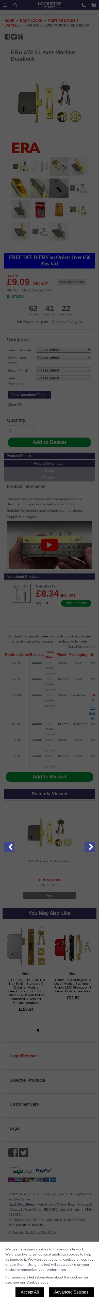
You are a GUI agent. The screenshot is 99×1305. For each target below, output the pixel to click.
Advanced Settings (71, 1292)
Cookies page (37, 1282)
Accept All (30, 1292)
